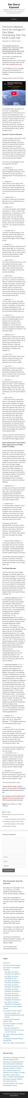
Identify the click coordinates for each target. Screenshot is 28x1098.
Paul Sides (12, 48)
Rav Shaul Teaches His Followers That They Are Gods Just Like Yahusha (13, 1030)
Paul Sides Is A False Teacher (12, 1011)
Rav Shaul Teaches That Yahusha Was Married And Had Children (14, 1015)
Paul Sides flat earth (10, 814)
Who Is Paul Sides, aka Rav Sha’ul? (14, 1043)
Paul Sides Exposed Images (11, 965)
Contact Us (6, 963)
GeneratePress (14, 1095)
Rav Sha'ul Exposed (14, 6)
